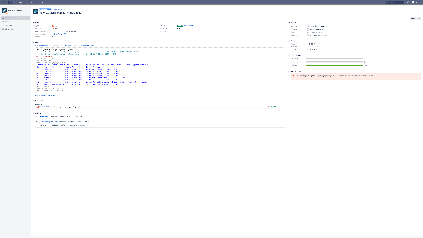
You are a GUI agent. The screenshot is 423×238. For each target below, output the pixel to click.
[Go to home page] (10, 2)
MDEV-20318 (57, 10)
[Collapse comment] (37, 121)
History (62, 116)
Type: (37, 26)
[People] (289, 22)
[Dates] (289, 41)
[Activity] (34, 113)
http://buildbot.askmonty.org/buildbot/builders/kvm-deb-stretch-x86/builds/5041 (64, 45)
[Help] (412, 2)
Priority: (38, 28)
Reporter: (294, 29)
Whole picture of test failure (45, 95)
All (37, 116)
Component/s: (40, 34)
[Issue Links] (34, 101)
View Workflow (189, 26)
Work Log (53, 116)
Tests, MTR (62, 34)
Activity (69, 116)
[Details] (34, 22)
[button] (3, 2)
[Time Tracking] (289, 55)
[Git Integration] (289, 71)
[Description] (34, 42)
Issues (40, 2)
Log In (418, 2)
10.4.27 (180, 31)
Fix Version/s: (165, 31)
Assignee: (294, 26)
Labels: (37, 37)
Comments (44, 116)
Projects (31, 2)
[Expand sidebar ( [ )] (27, 235)
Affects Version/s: (41, 31)
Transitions (79, 116)
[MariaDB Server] (4, 10)
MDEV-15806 (44, 107)
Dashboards (20, 2)
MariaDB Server (15, 11)
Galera (54, 34)
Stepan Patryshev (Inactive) (51, 122)
